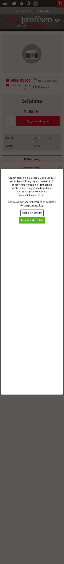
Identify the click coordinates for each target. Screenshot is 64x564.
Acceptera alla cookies (32, 220)
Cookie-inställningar (32, 212)
